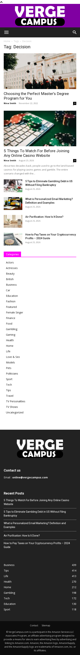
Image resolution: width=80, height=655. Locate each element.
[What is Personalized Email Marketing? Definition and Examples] (13, 203)
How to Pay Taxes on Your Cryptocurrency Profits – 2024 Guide (37, 545)
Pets (8, 368)
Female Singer (14, 312)
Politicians (12, 373)
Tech (9, 384)
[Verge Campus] (40, 15)
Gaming (10, 334)
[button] (6, 32)
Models (10, 362)
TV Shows (12, 407)
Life (8, 351)
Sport (9, 379)
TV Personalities (15, 401)
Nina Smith (10, 103)
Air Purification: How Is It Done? (44, 216)
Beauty (10, 273)
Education (12, 296)
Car (8, 290)
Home (7, 41)
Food (9, 323)
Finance (10, 318)
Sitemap (46, 625)
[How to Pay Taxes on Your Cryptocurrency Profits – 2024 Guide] (13, 239)
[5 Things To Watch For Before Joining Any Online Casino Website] (40, 128)
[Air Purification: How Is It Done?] (13, 221)
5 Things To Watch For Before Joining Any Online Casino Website (36, 153)
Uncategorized (14, 412)
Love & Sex (13, 357)
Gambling (11, 329)
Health (10, 340)
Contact (34, 625)
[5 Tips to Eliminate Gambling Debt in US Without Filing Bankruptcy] (13, 185)
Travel (9, 395)
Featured (11, 307)
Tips (8, 390)
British (10, 279)
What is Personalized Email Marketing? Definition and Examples (35, 525)
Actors (10, 262)
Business (11, 284)
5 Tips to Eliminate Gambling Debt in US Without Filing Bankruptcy (35, 513)
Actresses (12, 268)
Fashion (10, 301)
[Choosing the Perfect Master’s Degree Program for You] (40, 71)
